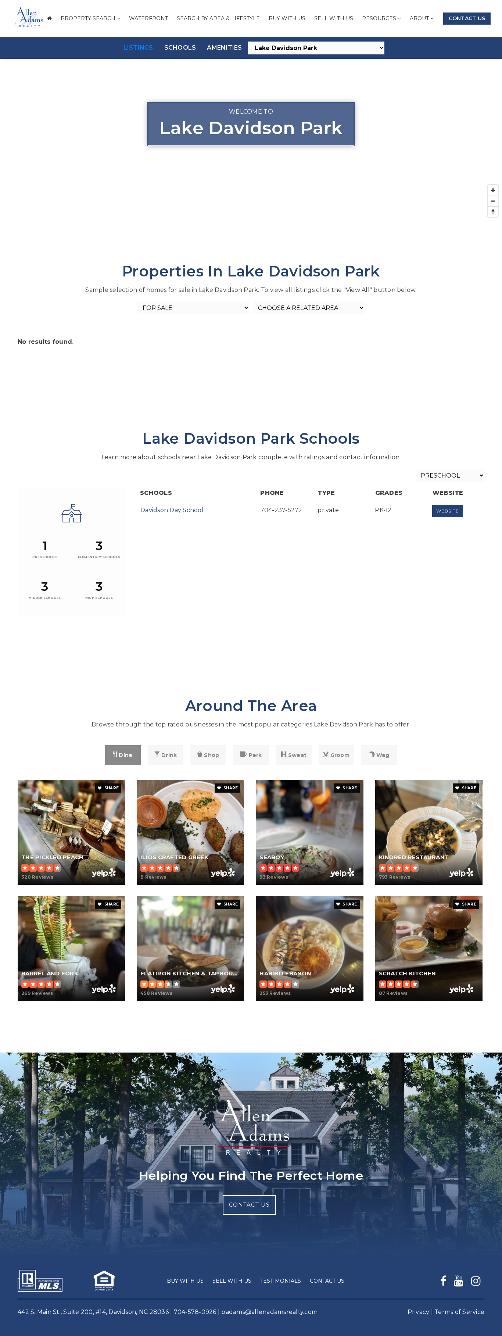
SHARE (111, 788)
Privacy (419, 1311)
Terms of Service (459, 1311)
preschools (45, 557)
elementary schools (99, 557)
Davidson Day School (172, 510)
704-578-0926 (195, 1311)
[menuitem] (49, 18)
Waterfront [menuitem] (148, 18)
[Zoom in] (493, 190)
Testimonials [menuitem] (280, 1281)
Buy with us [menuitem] (287, 18)
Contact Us (467, 18)
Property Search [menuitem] (89, 18)
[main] (251, 526)
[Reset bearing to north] (493, 211)
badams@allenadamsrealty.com (269, 1311)
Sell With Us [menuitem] (333, 18)
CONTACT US (249, 1204)
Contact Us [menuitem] (327, 1281)
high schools (99, 598)
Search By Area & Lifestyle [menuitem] (218, 18)
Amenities (224, 47)
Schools (180, 47)
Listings (138, 47)
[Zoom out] (493, 201)
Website (447, 511)
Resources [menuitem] (380, 18)
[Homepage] (27, 18)
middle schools (45, 598)
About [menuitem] (420, 18)
